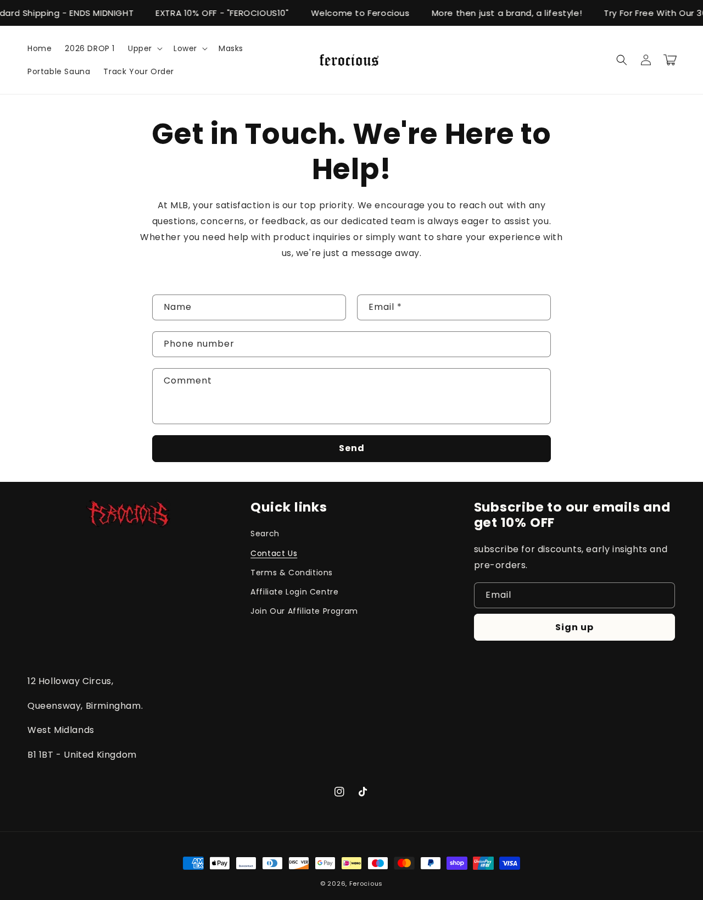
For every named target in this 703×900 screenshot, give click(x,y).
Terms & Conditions (291, 572)
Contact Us (273, 553)
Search (265, 533)
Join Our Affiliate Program (304, 610)
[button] (144, 48)
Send (352, 448)
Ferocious (366, 883)
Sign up (574, 627)
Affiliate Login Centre (294, 591)
